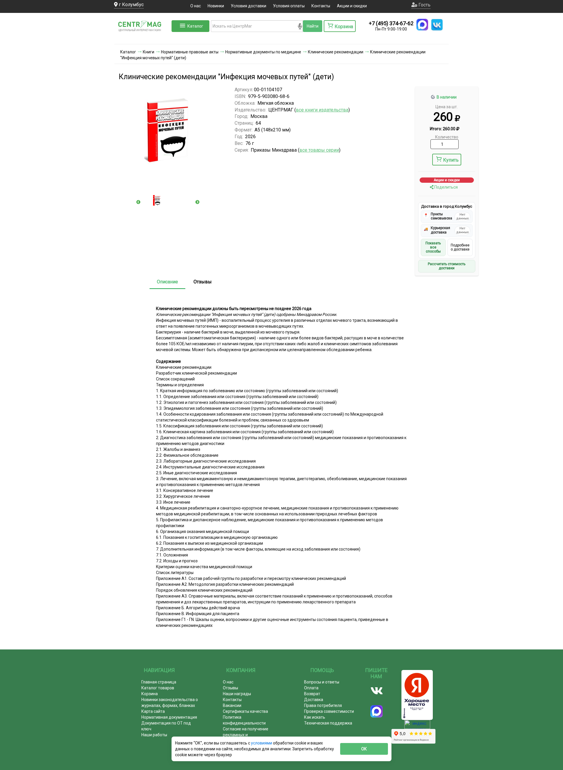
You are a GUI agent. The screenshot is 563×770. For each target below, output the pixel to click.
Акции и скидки (352, 6)
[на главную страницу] (142, 38)
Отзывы (203, 282)
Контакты (320, 6)
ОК (364, 749)
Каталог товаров (157, 688)
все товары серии (319, 150)
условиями (262, 743)
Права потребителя (323, 705)
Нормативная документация (169, 717)
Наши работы (154, 734)
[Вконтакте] (376, 690)
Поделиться (445, 187)
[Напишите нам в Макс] (422, 25)
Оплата (311, 688)
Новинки (216, 6)
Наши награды (237, 693)
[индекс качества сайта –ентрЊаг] (417, 726)
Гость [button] (423, 5)
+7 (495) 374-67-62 (391, 23)
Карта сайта (153, 711)
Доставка (313, 699)
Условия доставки (248, 6)
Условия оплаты (289, 6)
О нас (195, 6)
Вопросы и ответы (321, 682)
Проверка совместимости (329, 711)
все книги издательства (322, 110)
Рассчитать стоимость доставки (446, 266)
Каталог (195, 26)
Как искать (314, 717)
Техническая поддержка (328, 723)
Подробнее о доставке (460, 247)
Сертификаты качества (245, 711)
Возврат (312, 693)
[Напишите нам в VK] (437, 25)
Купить (451, 160)
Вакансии (232, 705)
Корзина (149, 693)
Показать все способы (433, 247)
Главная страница (158, 682)
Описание (167, 282)
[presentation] (138, 202)
